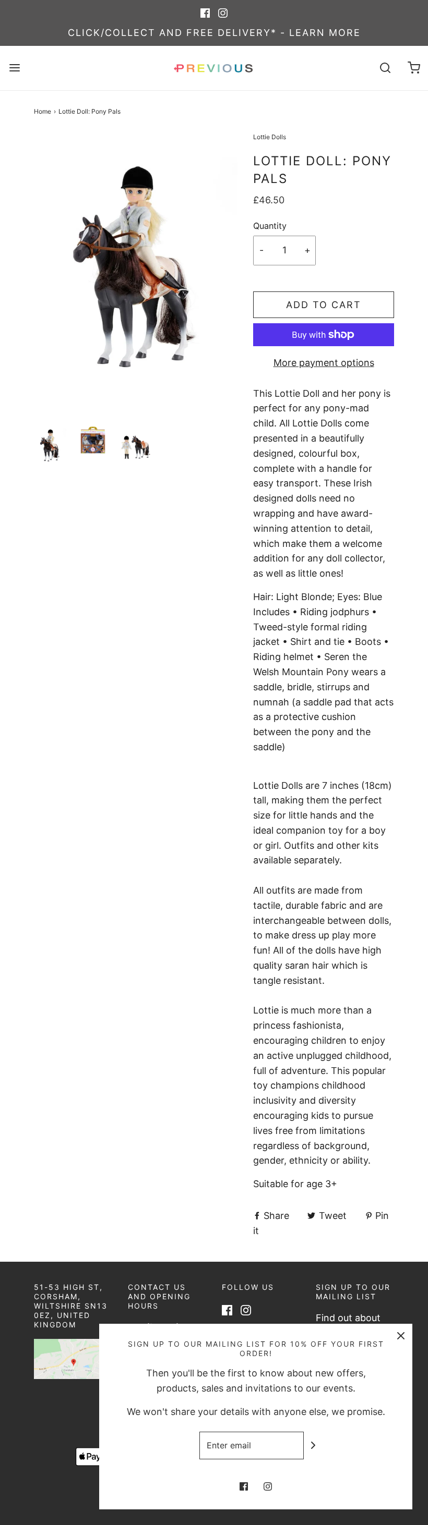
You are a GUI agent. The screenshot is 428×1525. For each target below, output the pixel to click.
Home (42, 111)
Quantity (270, 226)
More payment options (324, 362)
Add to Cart (323, 304)
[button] (50, 445)
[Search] (385, 68)
